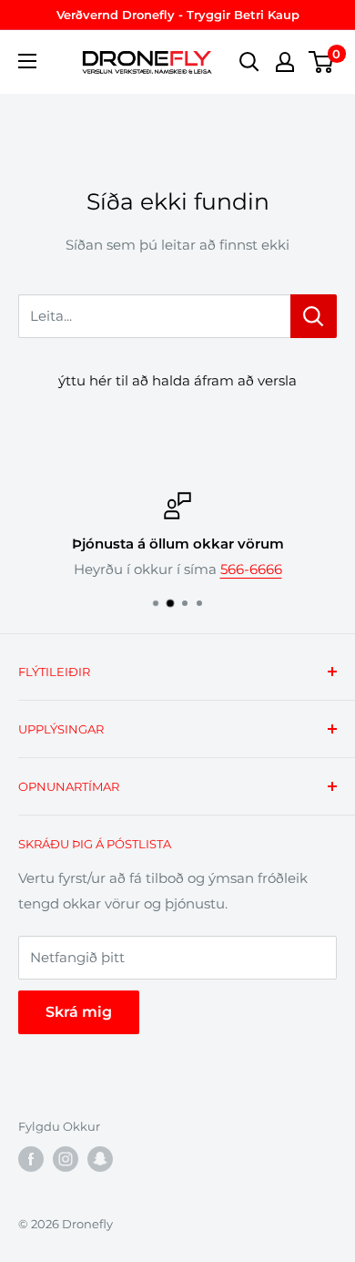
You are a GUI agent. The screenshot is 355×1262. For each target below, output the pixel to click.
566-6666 (251, 569)
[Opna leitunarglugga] (249, 62)
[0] (321, 62)
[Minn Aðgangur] (285, 62)
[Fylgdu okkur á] (31, 1159)
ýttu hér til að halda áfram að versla (177, 380)
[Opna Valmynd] (38, 61)
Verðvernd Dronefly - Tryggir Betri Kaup (177, 14)
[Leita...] (313, 316)
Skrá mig (79, 1012)
